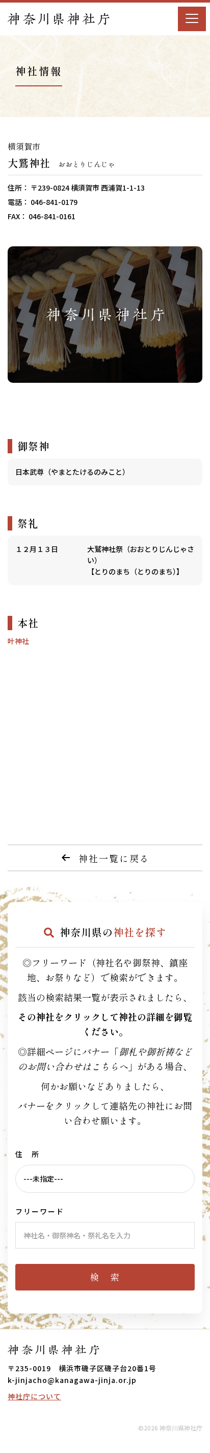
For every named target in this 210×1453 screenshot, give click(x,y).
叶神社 (18, 641)
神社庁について (34, 1396)
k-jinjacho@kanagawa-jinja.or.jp (72, 1380)
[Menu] (192, 19)
